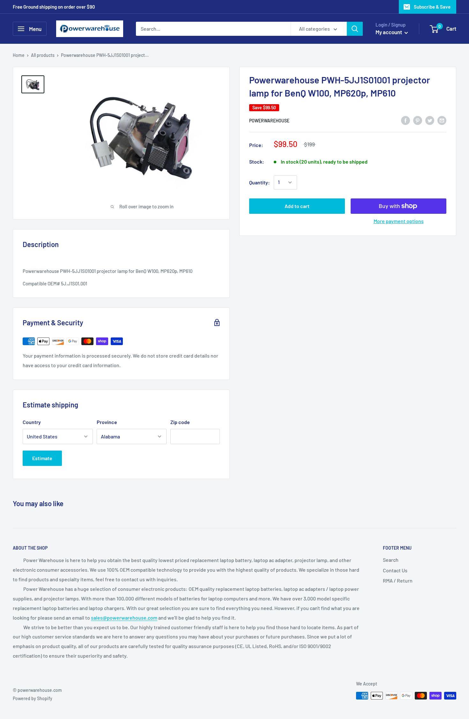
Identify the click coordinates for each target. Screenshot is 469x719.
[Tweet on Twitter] (429, 120)
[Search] (355, 29)
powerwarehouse (269, 120)
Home (19, 55)
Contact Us (395, 570)
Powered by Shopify (32, 698)
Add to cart (297, 206)
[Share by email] (441, 120)
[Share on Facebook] (405, 120)
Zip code (180, 422)
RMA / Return (398, 580)
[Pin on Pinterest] (417, 120)
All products (43, 55)
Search (390, 560)
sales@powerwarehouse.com (124, 618)
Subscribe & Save (432, 7)
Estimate (42, 458)
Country (32, 422)
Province (107, 422)
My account (389, 32)
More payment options (399, 221)
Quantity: (259, 182)
